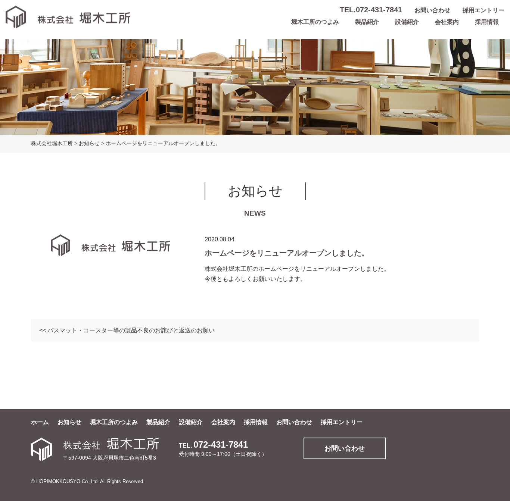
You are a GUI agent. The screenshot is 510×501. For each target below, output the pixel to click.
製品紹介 (367, 22)
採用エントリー (483, 10)
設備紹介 (407, 22)
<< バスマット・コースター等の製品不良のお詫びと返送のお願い (127, 330)
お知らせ (69, 422)
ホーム (40, 422)
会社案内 (447, 22)
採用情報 (487, 22)
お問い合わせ (432, 10)
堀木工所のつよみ (315, 22)
